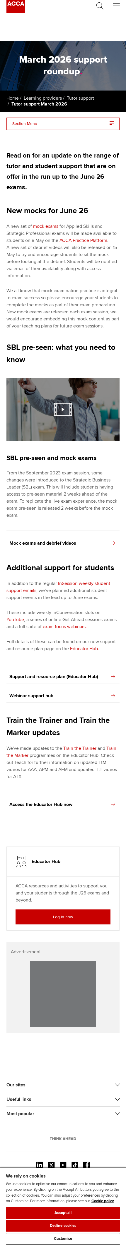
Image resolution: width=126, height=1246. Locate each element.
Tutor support (80, 98)
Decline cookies (63, 1225)
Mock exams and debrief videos (42, 543)
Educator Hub (84, 649)
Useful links (18, 1099)
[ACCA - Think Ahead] (15, 11)
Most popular (20, 1114)
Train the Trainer (79, 748)
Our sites (15, 1085)
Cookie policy (102, 1201)
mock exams (45, 226)
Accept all (63, 1212)
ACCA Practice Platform (83, 240)
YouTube (15, 620)
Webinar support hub (31, 696)
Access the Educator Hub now (40, 804)
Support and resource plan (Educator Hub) (53, 677)
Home (12, 98)
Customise (63, 1238)
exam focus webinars (64, 627)
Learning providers (43, 98)
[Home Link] (63, 1139)
